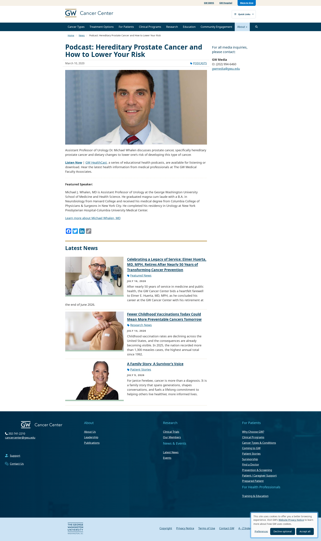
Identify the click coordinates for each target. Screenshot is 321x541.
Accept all (305, 531)
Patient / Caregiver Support (259, 475)
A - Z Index (245, 528)
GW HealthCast (96, 162)
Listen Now (73, 162)
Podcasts (200, 63)
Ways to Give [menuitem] (246, 3)
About (241, 27)
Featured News (140, 275)
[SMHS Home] (97, 13)
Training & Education (255, 496)
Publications (92, 443)
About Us (90, 432)
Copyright (165, 528)
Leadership (91, 437)
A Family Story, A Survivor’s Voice (155, 363)
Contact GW (226, 528)
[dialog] (284, 525)
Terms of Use (206, 528)
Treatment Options (102, 27)
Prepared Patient (253, 481)
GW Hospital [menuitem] (225, 3)
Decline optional (283, 531)
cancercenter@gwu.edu (20, 437)
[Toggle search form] (256, 27)
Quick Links (244, 14)
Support (15, 455)
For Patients (126, 27)
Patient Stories (140, 369)
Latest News (171, 452)
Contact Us (17, 464)
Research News (141, 325)
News (82, 35)
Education (189, 27)
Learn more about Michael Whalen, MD (93, 218)
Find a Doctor (250, 464)
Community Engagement (216, 27)
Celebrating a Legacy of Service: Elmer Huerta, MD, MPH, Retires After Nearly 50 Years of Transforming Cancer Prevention (166, 264)
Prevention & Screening (257, 470)
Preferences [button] (261, 531)
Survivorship (250, 459)
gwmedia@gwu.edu (226, 69)
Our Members (172, 437)
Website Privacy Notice (291, 519)
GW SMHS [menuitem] (209, 3)
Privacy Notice (185, 528)
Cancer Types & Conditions (259, 443)
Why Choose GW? (253, 432)
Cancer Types (76, 27)
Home (71, 35)
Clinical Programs (150, 27)
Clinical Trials (171, 432)
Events (167, 458)
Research (172, 27)
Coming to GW (251, 448)
